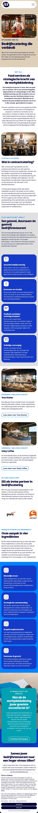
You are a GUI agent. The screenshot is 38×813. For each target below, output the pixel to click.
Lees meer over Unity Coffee (15, 468)
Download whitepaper (19, 739)
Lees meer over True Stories (15, 415)
